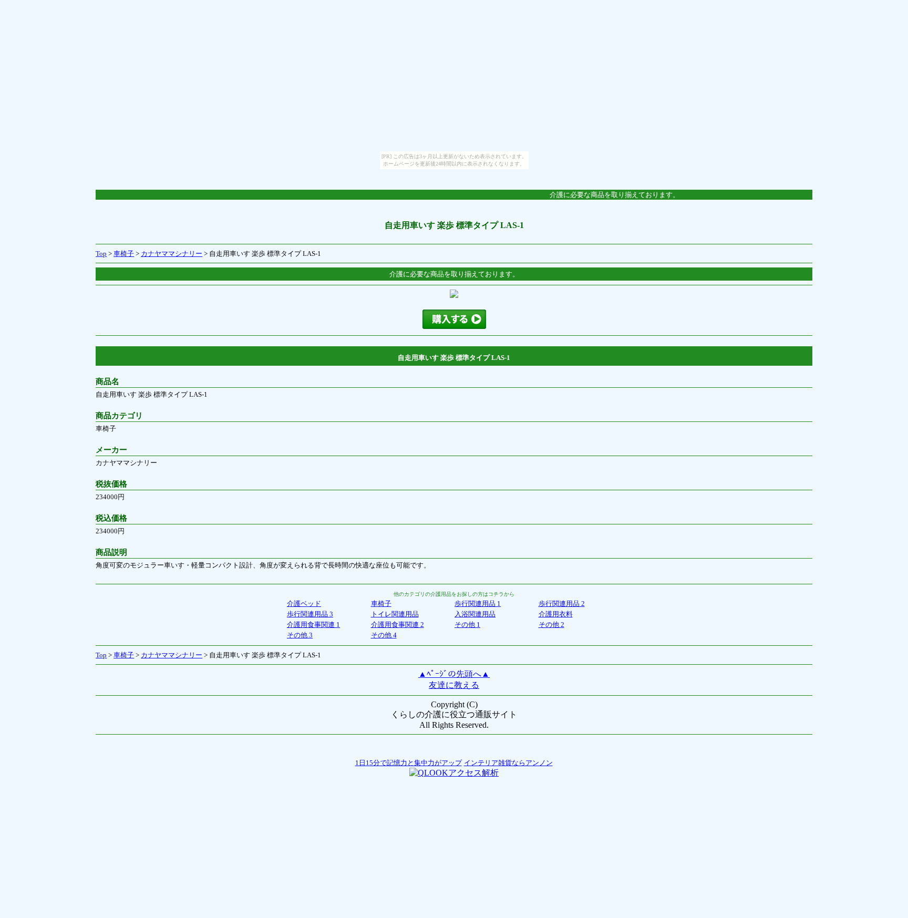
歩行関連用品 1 (478, 603)
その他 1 (467, 624)
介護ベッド (304, 603)
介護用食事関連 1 (313, 624)
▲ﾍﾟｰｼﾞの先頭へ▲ (454, 673)
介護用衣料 (556, 614)
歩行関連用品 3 (310, 614)
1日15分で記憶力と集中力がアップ (408, 763)
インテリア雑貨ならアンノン (508, 763)
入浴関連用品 (475, 614)
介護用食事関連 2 (397, 624)
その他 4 (384, 635)
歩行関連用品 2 (562, 603)
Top (101, 253)
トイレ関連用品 (395, 614)
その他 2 (551, 624)
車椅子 (123, 253)
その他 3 (300, 635)
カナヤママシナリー (171, 253)
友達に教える (454, 684)
